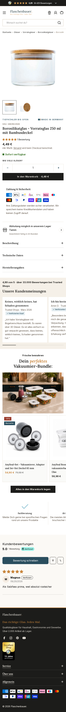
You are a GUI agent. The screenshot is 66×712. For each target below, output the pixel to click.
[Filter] (53, 560)
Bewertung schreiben (25, 560)
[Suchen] (59, 23)
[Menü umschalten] (4, 13)
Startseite (6, 32)
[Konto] (55, 13)
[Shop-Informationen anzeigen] (61, 230)
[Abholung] (49, 13)
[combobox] (33, 22)
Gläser (17, 32)
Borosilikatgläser (45, 32)
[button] (9, 139)
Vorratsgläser (29, 32)
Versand (17, 148)
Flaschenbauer (18, 706)
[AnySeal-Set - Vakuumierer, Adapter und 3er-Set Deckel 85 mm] (25, 437)
